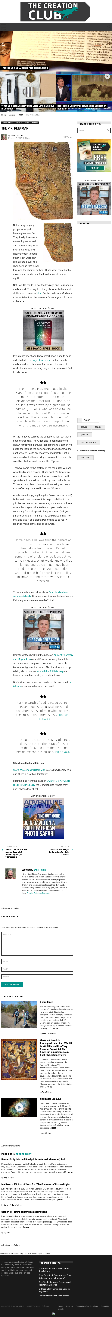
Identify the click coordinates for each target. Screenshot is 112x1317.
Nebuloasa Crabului (50, 1099)
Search (108, 131)
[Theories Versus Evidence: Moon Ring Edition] (56, 51)
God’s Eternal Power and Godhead (54, 1296)
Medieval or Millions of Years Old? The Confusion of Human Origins (35, 1184)
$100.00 (85, 435)
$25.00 (84, 427)
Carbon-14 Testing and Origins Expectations (24, 1212)
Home (60, 1306)
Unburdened (46, 1002)
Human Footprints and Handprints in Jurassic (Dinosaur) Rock (33, 1159)
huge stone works (41, 360)
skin (39, 293)
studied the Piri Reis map (50, 671)
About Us (69, 1306)
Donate (61, 1309)
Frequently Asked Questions (87, 1306)
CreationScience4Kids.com (38, 893)
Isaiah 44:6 (62, 752)
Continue (85, 458)
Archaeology (24, 1154)
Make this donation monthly (92, 451)
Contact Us (105, 1306)
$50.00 (98, 427)
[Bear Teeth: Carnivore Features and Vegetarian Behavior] (84, 92)
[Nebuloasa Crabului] (19, 1107)
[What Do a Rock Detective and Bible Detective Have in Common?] (28, 92)
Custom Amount (89, 442)
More (55, 1028)
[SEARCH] (109, 27)
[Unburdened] (19, 1014)
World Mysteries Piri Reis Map (29, 769)
